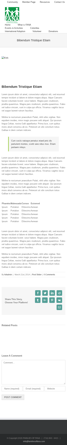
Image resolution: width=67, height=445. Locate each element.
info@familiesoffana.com (34, 441)
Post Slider (37, 274)
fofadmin (8, 274)
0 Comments (49, 274)
